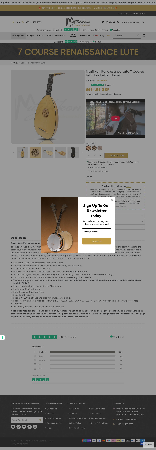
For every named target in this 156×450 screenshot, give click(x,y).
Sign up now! (96, 241)
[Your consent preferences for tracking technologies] (2, 337)
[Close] (112, 200)
